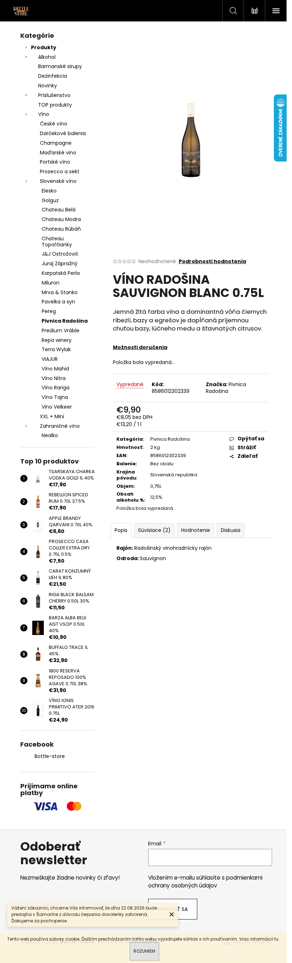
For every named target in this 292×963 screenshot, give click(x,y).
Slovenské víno (58, 181)
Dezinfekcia (52, 76)
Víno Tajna (55, 397)
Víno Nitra (54, 378)
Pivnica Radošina (65, 320)
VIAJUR (50, 359)
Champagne (56, 143)
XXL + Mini (52, 416)
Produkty (43, 47)
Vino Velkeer (57, 406)
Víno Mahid (55, 368)
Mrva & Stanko (60, 292)
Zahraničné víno (60, 426)
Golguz (50, 200)
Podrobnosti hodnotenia (212, 261)
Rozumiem (144, 951)
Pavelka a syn (58, 301)
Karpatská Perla (61, 273)
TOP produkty (55, 104)
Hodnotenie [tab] (195, 530)
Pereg (49, 311)
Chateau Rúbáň (61, 228)
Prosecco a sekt (59, 171)
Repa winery (57, 340)
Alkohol (47, 57)
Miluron (50, 282)
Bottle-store (50, 756)
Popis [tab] (121, 530)
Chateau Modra (61, 219)
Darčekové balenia (63, 133)
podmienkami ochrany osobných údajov (205, 881)
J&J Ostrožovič (60, 253)
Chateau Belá (58, 209)
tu (276, 939)
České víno (53, 123)
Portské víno (55, 161)
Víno (43, 114)
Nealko (50, 435)
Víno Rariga (55, 387)
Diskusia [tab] (230, 530)
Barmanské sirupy (60, 66)
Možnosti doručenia (140, 347)
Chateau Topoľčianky (57, 241)
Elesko (49, 190)
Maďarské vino (58, 152)
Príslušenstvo (54, 95)
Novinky (47, 85)
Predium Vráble (60, 330)
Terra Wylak (56, 349)
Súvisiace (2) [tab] (154, 530)
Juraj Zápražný (60, 263)
